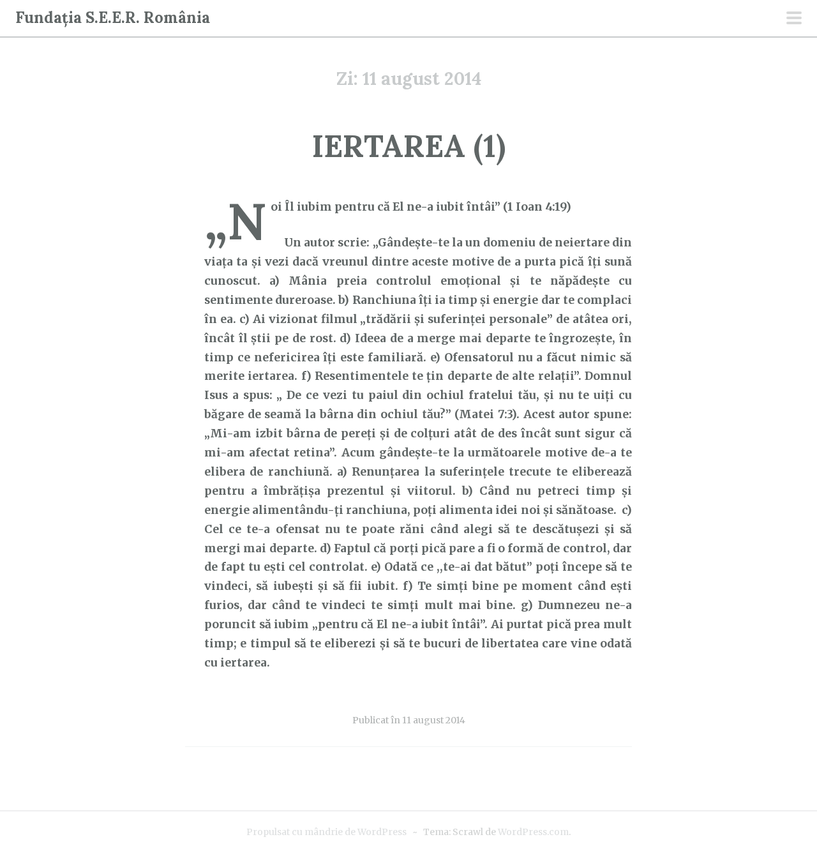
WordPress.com (533, 832)
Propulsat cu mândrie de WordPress (326, 832)
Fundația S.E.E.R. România (112, 17)
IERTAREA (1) (409, 145)
